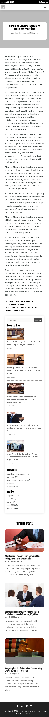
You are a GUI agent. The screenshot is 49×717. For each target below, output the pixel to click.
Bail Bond (10, 483)
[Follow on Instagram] (27, 705)
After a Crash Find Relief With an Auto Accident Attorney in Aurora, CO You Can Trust (24, 428)
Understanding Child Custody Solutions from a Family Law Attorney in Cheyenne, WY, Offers (22, 613)
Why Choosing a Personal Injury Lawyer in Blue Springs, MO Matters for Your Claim (22, 557)
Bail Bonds (11, 486)
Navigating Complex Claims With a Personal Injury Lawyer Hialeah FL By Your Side (23, 669)
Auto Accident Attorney (16, 480)
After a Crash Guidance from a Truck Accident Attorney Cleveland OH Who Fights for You (22, 457)
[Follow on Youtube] (31, 705)
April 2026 (11, 508)
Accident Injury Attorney (16, 474)
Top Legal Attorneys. (29, 711)
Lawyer (35, 33)
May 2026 (11, 505)
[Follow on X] (22, 705)
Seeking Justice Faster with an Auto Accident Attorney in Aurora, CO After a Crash (23, 371)
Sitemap (29, 713)
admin (16, 33)
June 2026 (11, 502)
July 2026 (11, 499)
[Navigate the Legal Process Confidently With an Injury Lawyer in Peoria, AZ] (15, 334)
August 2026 (12, 496)
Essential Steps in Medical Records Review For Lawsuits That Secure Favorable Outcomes (21, 399)
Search (38, 320)
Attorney (10, 477)
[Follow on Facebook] (17, 705)
